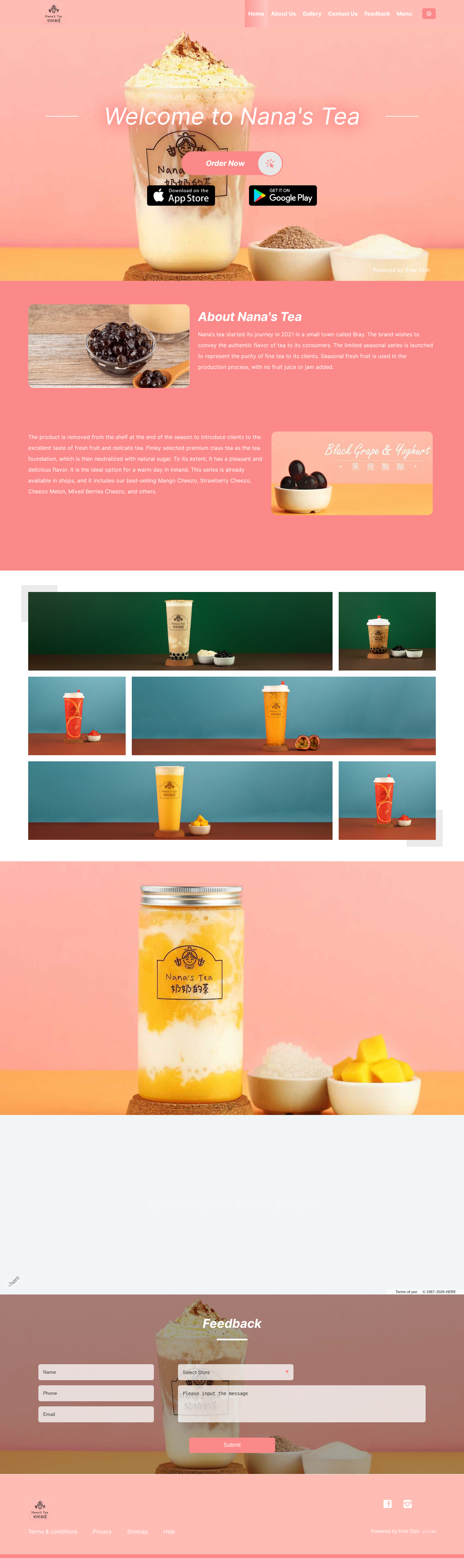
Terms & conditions (52, 1531)
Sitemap (137, 1531)
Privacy (102, 1531)
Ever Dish (418, 270)
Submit (232, 1445)
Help (169, 1531)
